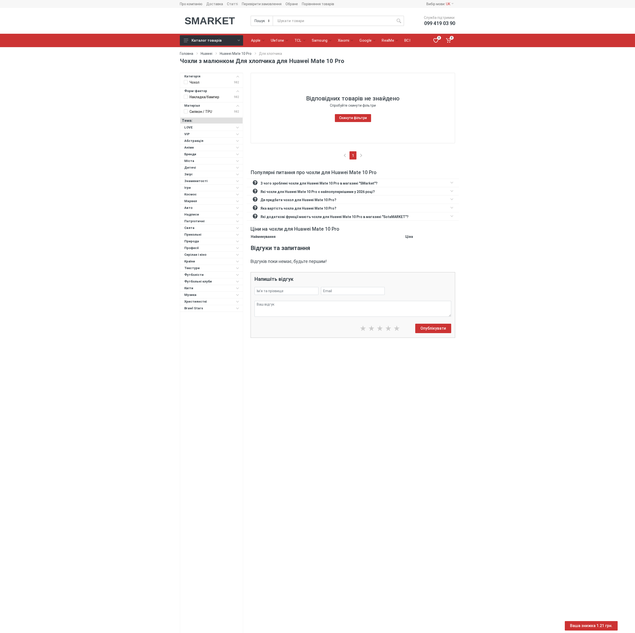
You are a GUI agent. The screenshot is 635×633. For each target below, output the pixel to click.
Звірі (188, 174)
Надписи (191, 214)
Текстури (192, 268)
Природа (191, 241)
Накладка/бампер (204, 97)
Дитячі (190, 167)
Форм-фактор (195, 91)
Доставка (214, 4)
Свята (189, 228)
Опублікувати (433, 328)
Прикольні (192, 234)
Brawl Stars (193, 308)
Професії (191, 248)
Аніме (189, 147)
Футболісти (194, 275)
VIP (187, 134)
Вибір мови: (438, 4)
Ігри (187, 188)
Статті (232, 4)
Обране (292, 4)
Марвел (190, 201)
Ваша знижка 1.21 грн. (591, 625)
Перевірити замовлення (262, 4)
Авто (188, 208)
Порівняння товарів (318, 4)
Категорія (192, 76)
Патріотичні (194, 221)
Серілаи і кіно (195, 254)
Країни (189, 261)
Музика (190, 295)
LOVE (188, 127)
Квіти (188, 288)
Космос (190, 194)
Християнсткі (195, 301)
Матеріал (192, 105)
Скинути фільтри (353, 118)
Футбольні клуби (198, 281)
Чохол (194, 82)
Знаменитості (196, 181)
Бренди (190, 154)
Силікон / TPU (201, 112)
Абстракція (193, 141)
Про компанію (191, 4)
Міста (189, 161)
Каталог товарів (206, 40)
